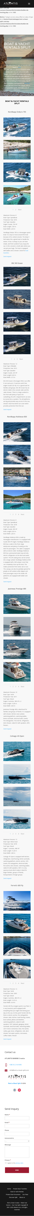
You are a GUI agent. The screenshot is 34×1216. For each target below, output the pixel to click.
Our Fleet (25, 1194)
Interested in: (9, 1138)
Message (8, 1145)
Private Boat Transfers (20, 1189)
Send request (7, 256)
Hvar (19, 67)
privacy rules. (20, 1163)
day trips (27, 83)
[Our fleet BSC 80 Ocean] (17, 286)
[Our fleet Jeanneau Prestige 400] (17, 613)
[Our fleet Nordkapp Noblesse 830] (17, 441)
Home (9, 1189)
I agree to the (15, 1163)
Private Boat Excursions (13, 1194)
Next (19, 210)
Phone (7, 1130)
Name (7, 1115)
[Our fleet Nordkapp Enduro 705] (17, 136)
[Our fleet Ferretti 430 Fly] (17, 910)
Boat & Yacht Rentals (17, 1192)
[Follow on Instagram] (19, 1090)
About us (22, 1197)
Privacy (8, 1160)
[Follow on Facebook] (14, 1090)
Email (7, 1122)
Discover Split (13, 1197)
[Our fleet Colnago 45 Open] (17, 760)
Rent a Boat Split (14, 1083)
